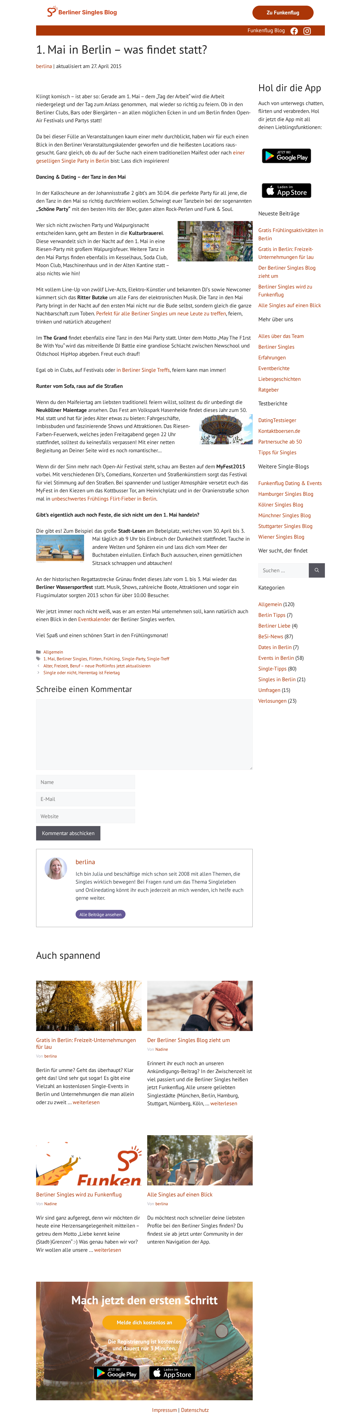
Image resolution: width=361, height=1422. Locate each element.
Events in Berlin (276, 657)
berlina (85, 862)
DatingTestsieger (277, 420)
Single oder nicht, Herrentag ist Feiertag (81, 672)
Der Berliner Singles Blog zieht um (188, 1040)
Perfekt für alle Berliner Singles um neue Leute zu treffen (161, 313)
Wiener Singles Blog (281, 536)
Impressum (164, 1409)
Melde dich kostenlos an (144, 1322)
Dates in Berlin (275, 647)
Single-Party (133, 658)
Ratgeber (268, 389)
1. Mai (49, 658)
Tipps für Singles (277, 452)
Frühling (112, 658)
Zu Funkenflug (283, 12)
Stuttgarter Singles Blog (285, 526)
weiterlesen (86, 1102)
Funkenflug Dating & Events (290, 483)
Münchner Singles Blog (284, 515)
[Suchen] (317, 570)
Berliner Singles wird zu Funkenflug (79, 1194)
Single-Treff (158, 658)
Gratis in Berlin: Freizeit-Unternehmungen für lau (86, 1043)
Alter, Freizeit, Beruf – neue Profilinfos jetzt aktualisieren (97, 666)
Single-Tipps (272, 668)
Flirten (95, 658)
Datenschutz (195, 1409)
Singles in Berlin (277, 679)
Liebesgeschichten (279, 378)
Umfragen (269, 690)
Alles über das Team (281, 336)
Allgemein (53, 652)
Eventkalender (94, 619)
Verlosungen (272, 700)
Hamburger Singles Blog (285, 493)
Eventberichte (274, 368)
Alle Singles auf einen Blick (180, 1194)
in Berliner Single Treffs (143, 369)
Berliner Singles (72, 658)
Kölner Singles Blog (280, 504)
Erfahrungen (272, 357)
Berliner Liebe (274, 625)
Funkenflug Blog (266, 30)
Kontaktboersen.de (279, 430)
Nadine (161, 1049)
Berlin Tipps (271, 614)
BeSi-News (270, 636)
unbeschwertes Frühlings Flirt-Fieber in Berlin (104, 498)
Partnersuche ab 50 (280, 441)
